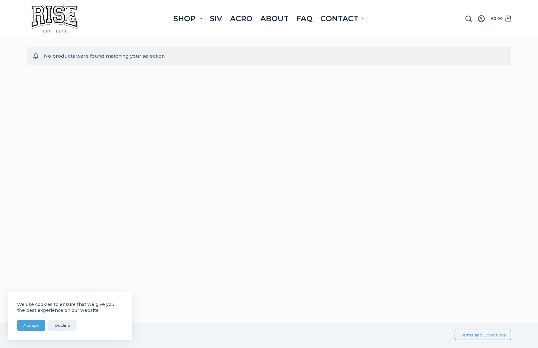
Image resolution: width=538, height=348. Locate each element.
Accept (31, 325)
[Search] (468, 19)
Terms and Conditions (483, 334)
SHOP (184, 18)
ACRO (241, 18)
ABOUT (274, 18)
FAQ (304, 18)
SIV (216, 18)
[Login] (481, 18)
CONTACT (339, 18)
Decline (62, 325)
